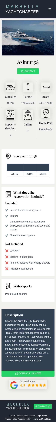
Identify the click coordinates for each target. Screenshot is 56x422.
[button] (5, 38)
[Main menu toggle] (49, 9)
